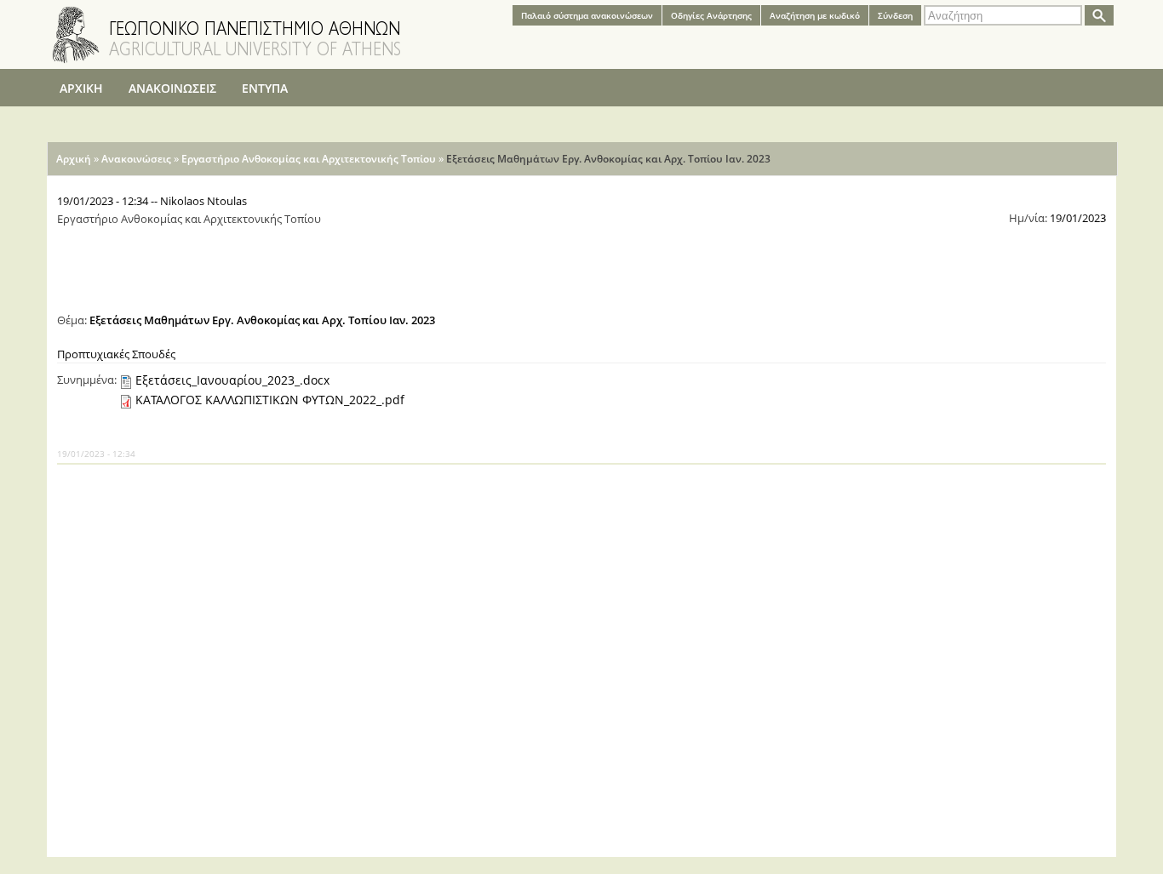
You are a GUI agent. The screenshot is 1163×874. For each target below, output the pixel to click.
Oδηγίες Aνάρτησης (711, 15)
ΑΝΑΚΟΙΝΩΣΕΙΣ (172, 88)
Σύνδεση (895, 15)
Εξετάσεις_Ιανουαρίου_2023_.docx (232, 380)
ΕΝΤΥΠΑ (265, 88)
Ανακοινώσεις (136, 158)
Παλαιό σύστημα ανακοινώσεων (587, 15)
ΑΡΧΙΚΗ (81, 88)
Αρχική (73, 158)
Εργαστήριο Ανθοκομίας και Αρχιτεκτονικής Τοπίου (308, 158)
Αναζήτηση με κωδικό (815, 15)
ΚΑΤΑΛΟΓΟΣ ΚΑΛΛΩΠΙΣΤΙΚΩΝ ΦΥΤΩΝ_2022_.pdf (269, 399)
